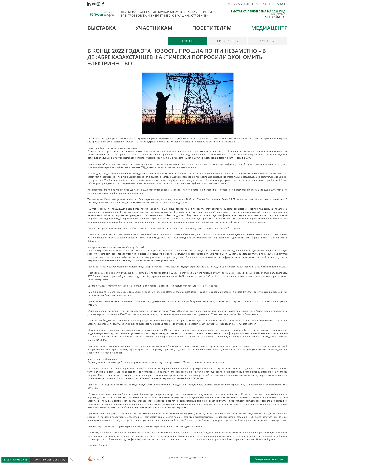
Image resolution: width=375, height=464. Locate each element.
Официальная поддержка (268, 459)
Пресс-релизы (227, 41)
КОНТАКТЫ (263, 4)
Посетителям (212, 28)
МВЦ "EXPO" (278, 14)
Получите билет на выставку (49, 459)
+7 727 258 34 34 (242, 4)
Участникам (153, 28)
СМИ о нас (268, 41)
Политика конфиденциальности (188, 457)
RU (277, 3)
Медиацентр (269, 28)
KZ (281, 3)
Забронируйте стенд (15, 459)
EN (285, 3)
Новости (187, 41)
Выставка (101, 28)
